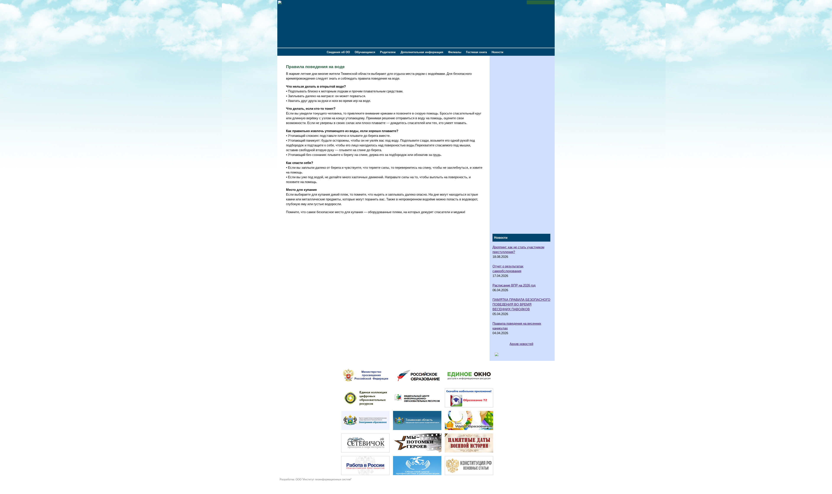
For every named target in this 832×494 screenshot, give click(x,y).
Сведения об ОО (338, 52)
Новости (497, 52)
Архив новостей (521, 344)
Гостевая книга (476, 52)
